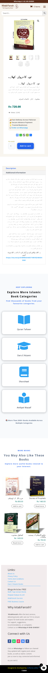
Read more (40, 506)
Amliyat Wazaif (24, 407)
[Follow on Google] (23, 641)
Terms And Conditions (16, 579)
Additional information (16, 172)
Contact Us (12, 581)
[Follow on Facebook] (9, 641)
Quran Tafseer (24, 329)
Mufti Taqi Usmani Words (17, 591)
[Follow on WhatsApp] (14, 641)
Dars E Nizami (24, 355)
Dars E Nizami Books (15, 584)
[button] (38, 21)
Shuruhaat (24, 381)
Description (11, 168)
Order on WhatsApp (20, 128)
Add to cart (25, 146)
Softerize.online (32, 668)
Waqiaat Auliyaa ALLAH (16, 595)
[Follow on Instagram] (18, 641)
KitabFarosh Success (15, 598)
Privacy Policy (13, 576)
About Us (11, 574)
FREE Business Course (16, 601)
